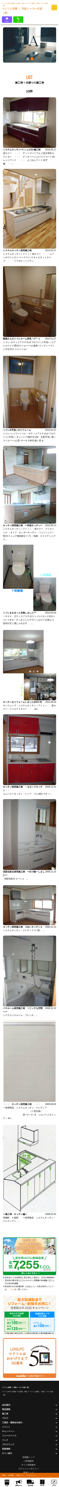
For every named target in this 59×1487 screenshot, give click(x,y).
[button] (27, 58)
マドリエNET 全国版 (8, 3)
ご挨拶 (3, 1475)
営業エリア (19, 1475)
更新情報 (6, 1449)
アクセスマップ (31, 1475)
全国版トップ (28, 1457)
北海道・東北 (20, 3)
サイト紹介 (7, 1453)
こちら (11, 1289)
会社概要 (11, 1475)
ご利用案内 (28, 1461)
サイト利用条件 (28, 1465)
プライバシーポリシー (28, 1469)
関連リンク (28, 1472)
